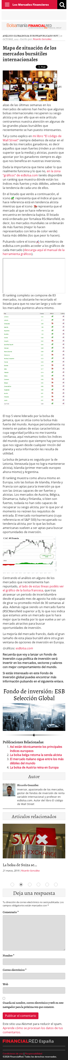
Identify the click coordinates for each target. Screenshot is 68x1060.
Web (5, 984)
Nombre (8, 955)
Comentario (11, 912)
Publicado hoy (49, 35)
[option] (34, 849)
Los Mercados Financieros (31, 4)
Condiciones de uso (13, 1053)
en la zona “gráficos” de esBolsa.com (32, 173)
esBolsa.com (24, 648)
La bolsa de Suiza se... (20, 865)
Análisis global (12, 35)
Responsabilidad (33, 1053)
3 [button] (30, 884)
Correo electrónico (14, 970)
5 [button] (47, 884)
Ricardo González (42, 39)
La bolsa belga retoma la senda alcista (36, 755)
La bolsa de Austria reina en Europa (34, 767)
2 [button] (21, 884)
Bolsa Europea (31, 35)
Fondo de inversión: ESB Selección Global (34, 694)
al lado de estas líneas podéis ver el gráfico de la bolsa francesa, (33, 588)
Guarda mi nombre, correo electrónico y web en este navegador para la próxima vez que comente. (33, 1005)
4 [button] (38, 884)
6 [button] (56, 884)
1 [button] (12, 884)
